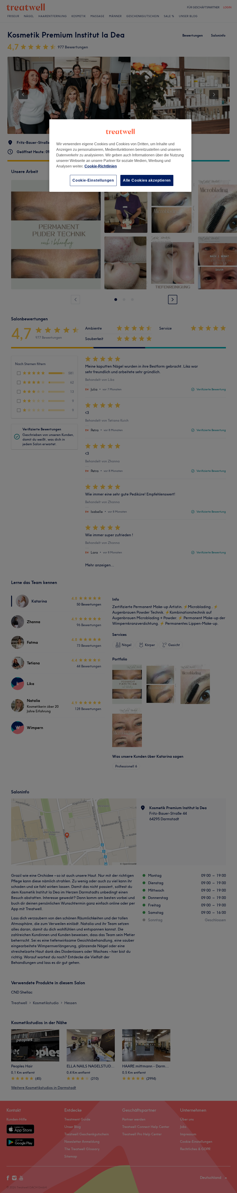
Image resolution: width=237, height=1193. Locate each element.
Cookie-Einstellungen (93, 180)
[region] (120, 155)
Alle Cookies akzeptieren (147, 180)
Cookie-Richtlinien (100, 166)
